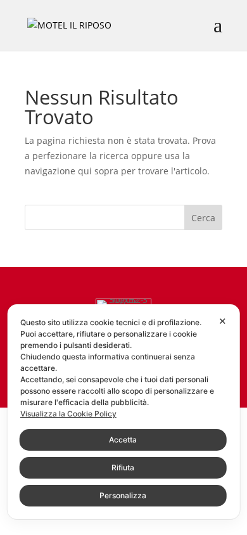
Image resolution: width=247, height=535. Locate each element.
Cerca (203, 218)
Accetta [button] (123, 439)
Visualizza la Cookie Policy (68, 413)
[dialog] (124, 411)
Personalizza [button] (122, 495)
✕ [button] (222, 321)
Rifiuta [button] (122, 467)
